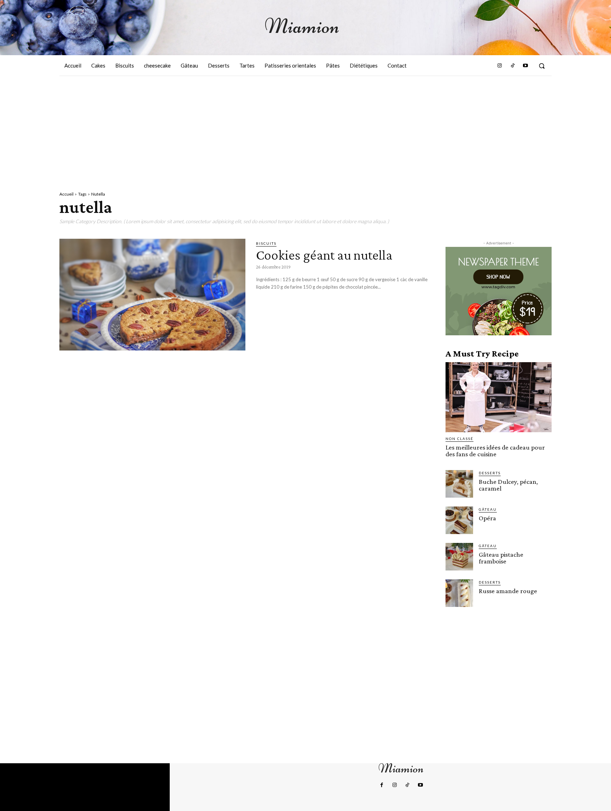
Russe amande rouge (508, 591)
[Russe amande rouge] (459, 593)
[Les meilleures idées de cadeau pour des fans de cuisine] (499, 397)
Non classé (459, 438)
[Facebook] (381, 785)
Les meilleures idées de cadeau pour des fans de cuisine (495, 451)
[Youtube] (525, 65)
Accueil (66, 194)
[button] (542, 66)
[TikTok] (512, 65)
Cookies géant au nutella (324, 255)
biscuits (266, 243)
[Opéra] (459, 520)
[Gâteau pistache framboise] (459, 556)
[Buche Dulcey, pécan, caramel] (459, 484)
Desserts (490, 473)
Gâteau (488, 509)
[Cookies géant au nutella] (152, 295)
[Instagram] (499, 65)
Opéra (487, 518)
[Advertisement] (305, 129)
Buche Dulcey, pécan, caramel (508, 485)
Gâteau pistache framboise (501, 558)
